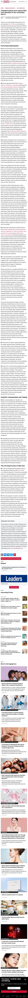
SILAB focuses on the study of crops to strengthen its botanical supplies (10, 607)
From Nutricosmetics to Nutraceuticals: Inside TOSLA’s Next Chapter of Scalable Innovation (13, 714)
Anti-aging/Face (21, 8)
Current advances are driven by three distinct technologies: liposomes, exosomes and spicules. (14, 842)
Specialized (4, 832)
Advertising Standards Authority (9, 87)
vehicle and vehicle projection (18, 131)
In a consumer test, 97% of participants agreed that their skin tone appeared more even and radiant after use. (14, 947)
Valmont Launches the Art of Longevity (12, 894)
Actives (2, 611)
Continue (14, 991)
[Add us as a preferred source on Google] (14, 554)
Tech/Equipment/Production (8, 803)
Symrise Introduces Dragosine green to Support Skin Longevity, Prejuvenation (12, 684)
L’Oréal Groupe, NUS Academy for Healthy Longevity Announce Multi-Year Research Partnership (10, 652)
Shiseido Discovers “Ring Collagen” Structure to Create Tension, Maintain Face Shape (14, 971)
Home (2, 8)
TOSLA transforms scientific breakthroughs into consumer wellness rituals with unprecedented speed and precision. (13, 719)
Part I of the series (12, 24)
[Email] (2, 554)
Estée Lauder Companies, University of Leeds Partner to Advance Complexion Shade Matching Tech (10, 622)
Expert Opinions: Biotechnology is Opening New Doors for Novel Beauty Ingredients (13, 866)
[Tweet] (11, 554)
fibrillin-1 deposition (6, 123)
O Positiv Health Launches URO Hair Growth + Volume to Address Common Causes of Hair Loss (10, 600)
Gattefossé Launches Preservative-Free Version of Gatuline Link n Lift (11, 637)
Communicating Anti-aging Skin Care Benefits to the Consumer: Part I (14, 568)
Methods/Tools (5, 967)
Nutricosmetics (3, 596)
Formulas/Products (10, 8)
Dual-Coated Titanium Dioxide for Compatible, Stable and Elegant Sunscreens (9, 644)
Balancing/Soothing (6, 772)
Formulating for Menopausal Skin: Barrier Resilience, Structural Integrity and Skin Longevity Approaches (11, 630)
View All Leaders (14, 587)
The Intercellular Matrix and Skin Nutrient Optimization (13, 918)
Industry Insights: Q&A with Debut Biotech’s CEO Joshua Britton (13, 806)
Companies (3, 618)
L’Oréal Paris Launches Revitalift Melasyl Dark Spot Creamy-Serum (13, 942)
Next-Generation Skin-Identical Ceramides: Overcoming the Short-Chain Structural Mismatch (13, 777)
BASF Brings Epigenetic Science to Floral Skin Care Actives (11, 614)
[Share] (5, 554)
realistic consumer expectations (15, 63)
